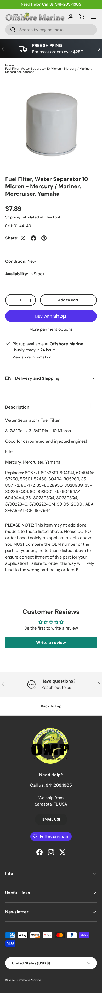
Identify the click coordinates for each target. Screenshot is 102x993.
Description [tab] (17, 407)
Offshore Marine (29, 980)
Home (9, 65)
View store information (32, 357)
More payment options (51, 329)
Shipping (12, 217)
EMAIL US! (51, 819)
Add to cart (68, 300)
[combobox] (51, 29)
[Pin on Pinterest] (44, 238)
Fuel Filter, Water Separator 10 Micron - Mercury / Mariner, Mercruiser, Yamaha (48, 70)
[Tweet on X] (23, 238)
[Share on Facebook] (33, 238)
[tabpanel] (51, 465)
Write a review (51, 642)
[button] (82, 17)
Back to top (51, 706)
